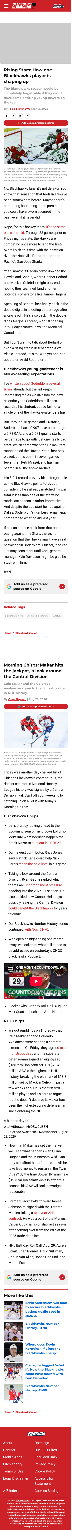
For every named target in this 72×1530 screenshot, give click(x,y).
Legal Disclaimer (15, 1478)
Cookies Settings (47, 1491)
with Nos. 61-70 (36, 929)
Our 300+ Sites (46, 1450)
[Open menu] (6, 5)
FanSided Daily (46, 1457)
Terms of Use (13, 1471)
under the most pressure (43, 885)
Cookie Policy (45, 1471)
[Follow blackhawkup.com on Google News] (62, 586)
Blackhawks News (14, 616)
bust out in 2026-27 (46, 843)
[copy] (27, 115)
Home (7, 633)
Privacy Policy (45, 1464)
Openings (42, 1443)
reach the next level (33, 864)
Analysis (57, 616)
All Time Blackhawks (37, 616)
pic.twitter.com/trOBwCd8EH (26, 1127)
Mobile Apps (12, 1457)
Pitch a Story (12, 1464)
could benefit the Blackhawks (30, 908)
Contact (9, 1450)
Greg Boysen (17, 699)
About (7, 1443)
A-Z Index (10, 1491)
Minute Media (23, 1500)
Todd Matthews (19, 108)
